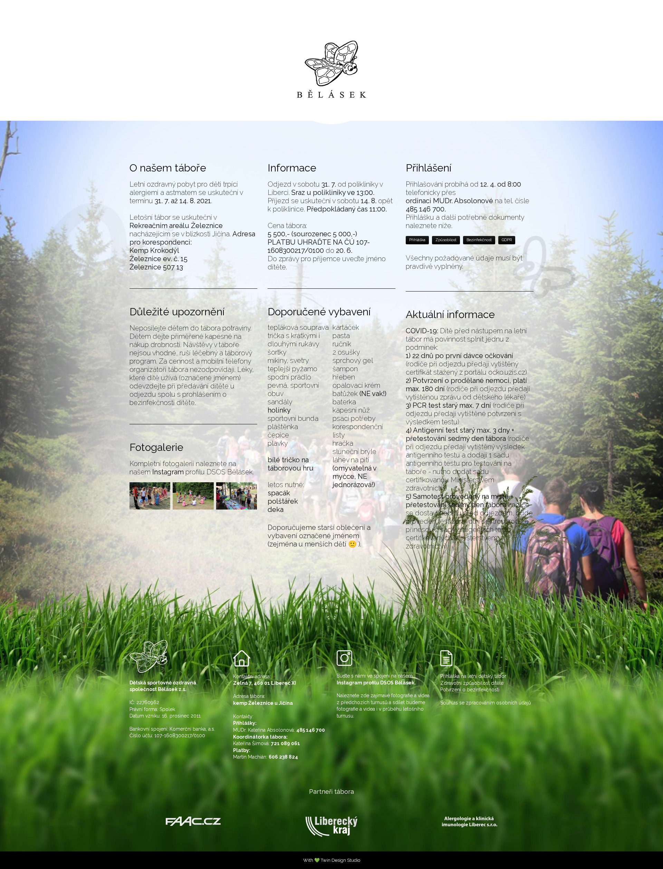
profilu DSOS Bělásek (218, 472)
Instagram (168, 472)
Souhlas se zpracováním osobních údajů (485, 702)
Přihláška (417, 240)
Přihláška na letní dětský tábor (473, 676)
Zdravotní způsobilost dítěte (471, 683)
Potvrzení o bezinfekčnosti (469, 689)
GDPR (507, 240)
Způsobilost (446, 240)
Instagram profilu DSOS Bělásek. (376, 682)
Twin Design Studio (340, 860)
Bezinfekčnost (479, 240)
